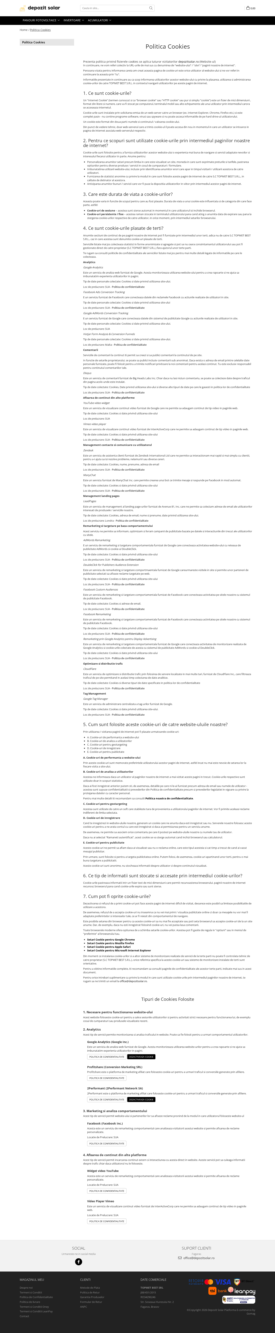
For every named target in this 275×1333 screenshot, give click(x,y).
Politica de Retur (90, 1292)
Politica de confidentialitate (128, 287)
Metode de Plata (90, 1287)
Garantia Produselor (92, 1297)
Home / (24, 30)
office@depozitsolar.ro (133, 981)
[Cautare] (151, 8)
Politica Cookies (40, 30)
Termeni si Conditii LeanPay (36, 1311)
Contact (24, 1316)
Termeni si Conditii (31, 1292)
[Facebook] (78, 1261)
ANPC (83, 1306)
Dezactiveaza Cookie (141, 1056)
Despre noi (26, 1287)
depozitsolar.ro (188, 61)
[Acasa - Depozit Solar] (40, 8)
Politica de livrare (30, 1302)
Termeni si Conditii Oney (34, 1306)
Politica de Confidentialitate (106, 1056)
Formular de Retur (91, 1302)
